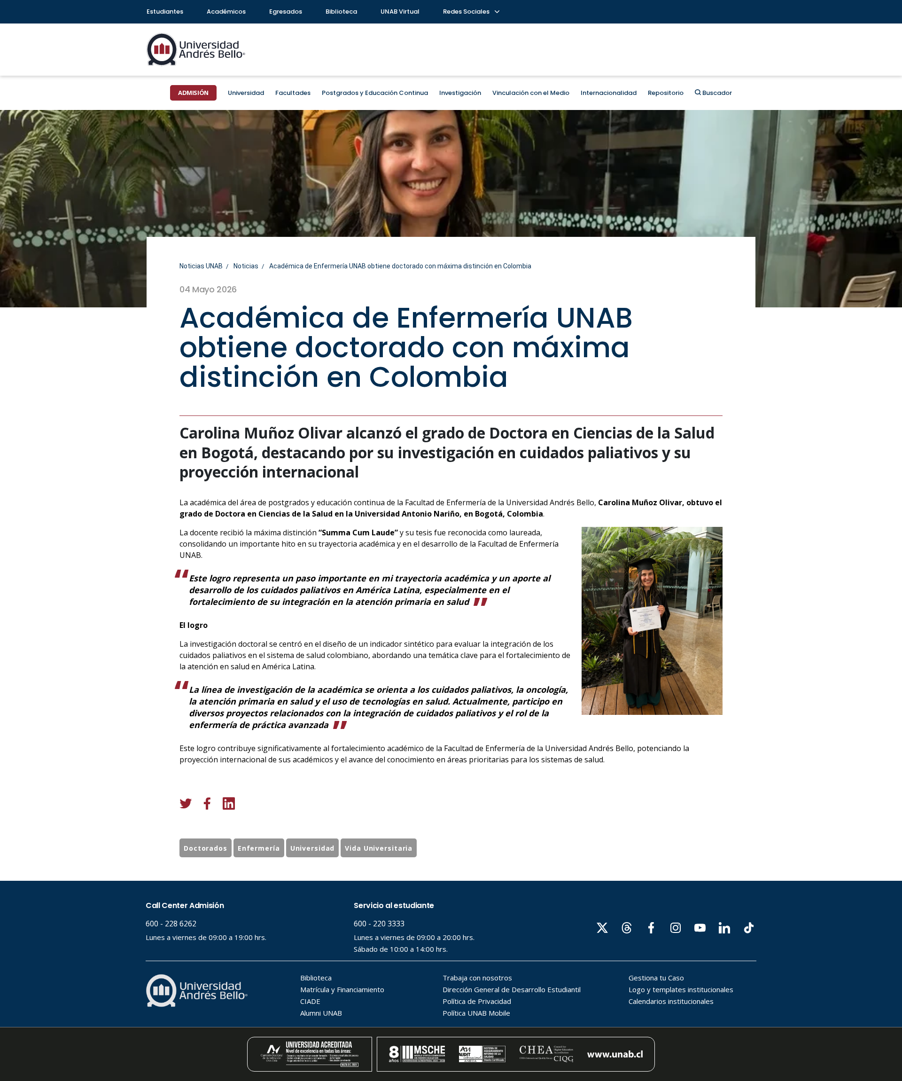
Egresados (285, 11)
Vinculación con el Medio (530, 92)
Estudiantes (165, 11)
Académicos (226, 11)
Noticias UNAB (201, 266)
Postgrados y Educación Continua (375, 92)
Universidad (246, 92)
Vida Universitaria (378, 848)
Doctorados (205, 848)
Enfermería (259, 848)
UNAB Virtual (400, 11)
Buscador (716, 92)
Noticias (245, 266)
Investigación (460, 92)
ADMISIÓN (193, 92)
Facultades (293, 92)
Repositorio (666, 92)
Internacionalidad (609, 92)
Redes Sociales (467, 11)
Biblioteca (341, 11)
